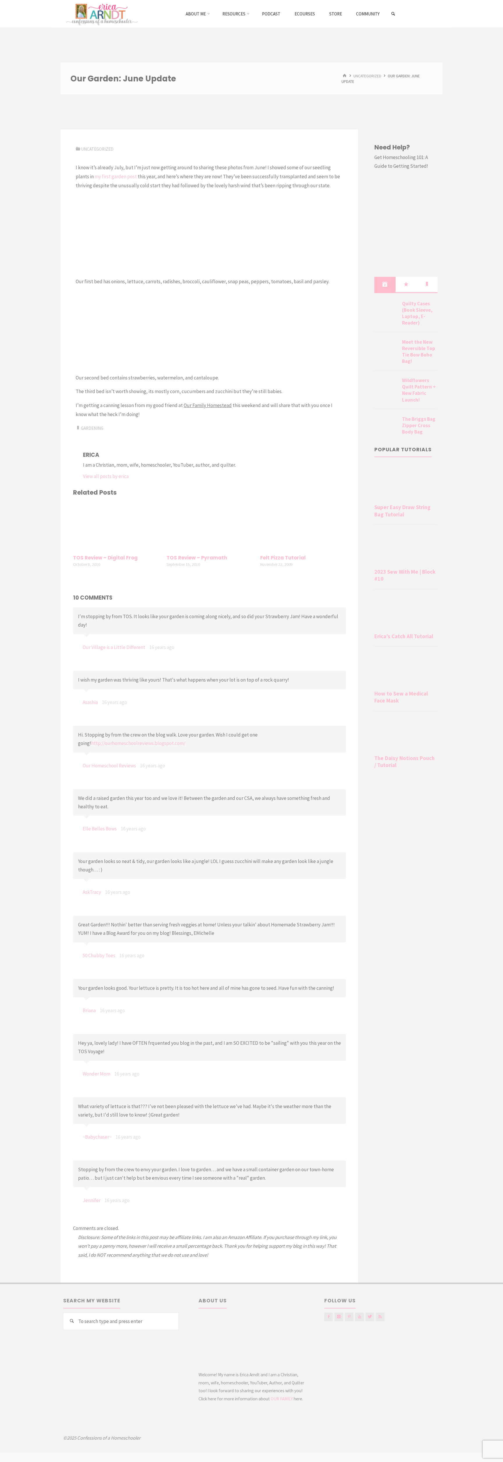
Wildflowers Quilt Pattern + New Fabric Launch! (419, 390)
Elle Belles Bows (100, 829)
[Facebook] (328, 1317)
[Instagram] (338, 1317)
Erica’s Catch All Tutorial (403, 636)
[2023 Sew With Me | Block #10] (406, 548)
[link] (393, 14)
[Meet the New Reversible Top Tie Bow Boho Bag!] (386, 349)
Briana (89, 1010)
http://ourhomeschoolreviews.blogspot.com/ (138, 743)
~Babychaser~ (97, 1137)
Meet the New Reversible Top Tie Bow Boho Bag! (418, 351)
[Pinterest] (349, 1317)
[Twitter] (370, 1317)
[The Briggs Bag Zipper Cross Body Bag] (386, 426)
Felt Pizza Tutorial (283, 558)
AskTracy (92, 892)
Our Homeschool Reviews (109, 765)
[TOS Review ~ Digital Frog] (116, 526)
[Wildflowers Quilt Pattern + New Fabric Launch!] (386, 387)
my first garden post (116, 176)
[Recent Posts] (384, 284)
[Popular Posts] (406, 284)
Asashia (90, 702)
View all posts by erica (106, 476)
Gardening (92, 428)
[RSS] (380, 1317)
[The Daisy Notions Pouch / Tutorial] (406, 734)
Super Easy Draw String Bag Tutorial (402, 511)
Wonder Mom (96, 1074)
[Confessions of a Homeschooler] (101, 13)
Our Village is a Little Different (114, 647)
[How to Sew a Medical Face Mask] (406, 669)
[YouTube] (359, 1317)
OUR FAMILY (282, 1399)
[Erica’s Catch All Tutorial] (406, 612)
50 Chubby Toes (99, 955)
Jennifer (91, 1200)
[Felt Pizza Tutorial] (303, 526)
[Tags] (427, 284)
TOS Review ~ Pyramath (197, 558)
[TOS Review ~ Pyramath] (209, 526)
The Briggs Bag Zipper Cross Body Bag (418, 425)
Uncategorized (367, 75)
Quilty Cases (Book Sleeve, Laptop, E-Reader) (417, 313)
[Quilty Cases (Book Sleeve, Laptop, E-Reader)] (386, 310)
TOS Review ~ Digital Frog (105, 558)
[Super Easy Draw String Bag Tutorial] (406, 483)
